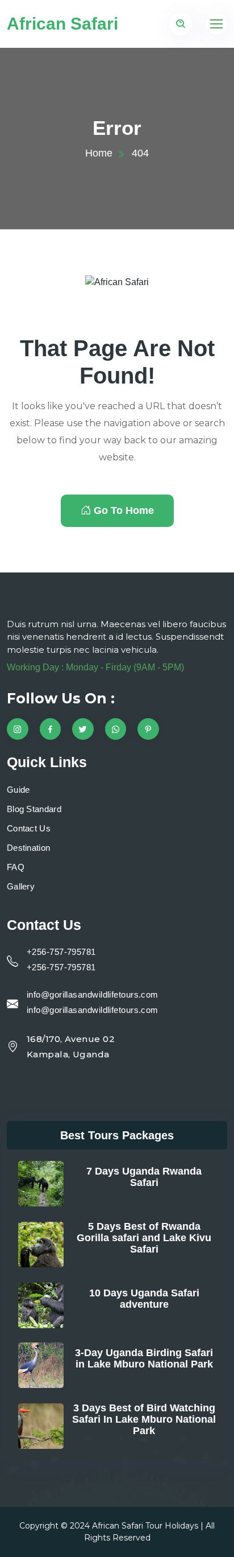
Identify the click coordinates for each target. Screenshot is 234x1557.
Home (98, 153)
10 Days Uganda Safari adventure (144, 1298)
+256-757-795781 (61, 952)
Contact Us (29, 828)
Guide (18, 789)
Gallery (21, 886)
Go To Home (124, 510)
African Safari (62, 23)
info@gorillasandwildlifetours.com (92, 994)
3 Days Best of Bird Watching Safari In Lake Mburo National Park (144, 1419)
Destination (28, 847)
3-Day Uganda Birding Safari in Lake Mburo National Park (144, 1358)
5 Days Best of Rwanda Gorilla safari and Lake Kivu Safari (144, 1238)
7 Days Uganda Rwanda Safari (144, 1176)
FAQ (15, 867)
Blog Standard (34, 809)
